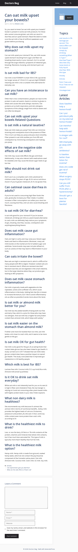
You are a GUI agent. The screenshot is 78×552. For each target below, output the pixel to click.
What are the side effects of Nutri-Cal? (19, 470)
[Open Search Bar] (70, 3)
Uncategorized (64, 90)
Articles (9, 466)
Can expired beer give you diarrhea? (18, 468)
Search (61, 14)
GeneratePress (50, 549)
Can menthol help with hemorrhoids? (65, 128)
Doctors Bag (12, 3)
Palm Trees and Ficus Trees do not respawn (66, 84)
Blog (64, 3)
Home (57, 3)
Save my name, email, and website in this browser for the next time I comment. (27, 529)
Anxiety (62, 75)
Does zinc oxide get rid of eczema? (66, 170)
